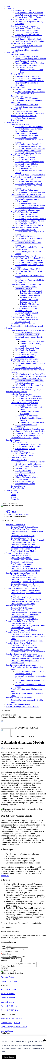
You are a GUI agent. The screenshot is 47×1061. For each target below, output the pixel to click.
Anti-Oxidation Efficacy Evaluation (29, 39)
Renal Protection (17, 120)
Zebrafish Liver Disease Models (23, 241)
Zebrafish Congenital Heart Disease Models (27, 582)
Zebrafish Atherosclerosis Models (28, 181)
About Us (14, 492)
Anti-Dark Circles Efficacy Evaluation (30, 15)
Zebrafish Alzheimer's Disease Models (30, 197)
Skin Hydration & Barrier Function (24, 19)
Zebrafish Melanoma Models (26, 138)
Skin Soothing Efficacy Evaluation (28, 46)
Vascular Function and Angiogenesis (29, 466)
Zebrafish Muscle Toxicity (25, 357)
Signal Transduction (23, 471)
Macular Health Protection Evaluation (29, 113)
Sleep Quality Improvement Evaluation (30, 92)
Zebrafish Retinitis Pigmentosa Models (30, 175)
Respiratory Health (18, 96)
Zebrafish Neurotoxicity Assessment (24, 361)
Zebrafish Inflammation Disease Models (26, 284)
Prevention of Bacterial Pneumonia (28, 100)
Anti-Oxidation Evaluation (25, 61)
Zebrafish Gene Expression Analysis (29, 398)
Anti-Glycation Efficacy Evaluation (28, 35)
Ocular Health (16, 109)
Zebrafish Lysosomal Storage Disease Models (28, 625)
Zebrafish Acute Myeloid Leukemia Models (27, 656)
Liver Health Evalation (24, 67)
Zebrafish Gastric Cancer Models (28, 153)
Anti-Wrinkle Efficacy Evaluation (28, 30)
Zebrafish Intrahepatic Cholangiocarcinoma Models (26, 132)
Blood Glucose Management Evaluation (30, 59)
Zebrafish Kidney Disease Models (24, 256)
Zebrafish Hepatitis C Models (26, 216)
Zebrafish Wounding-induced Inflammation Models (26, 314)
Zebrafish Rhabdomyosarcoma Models (30, 149)
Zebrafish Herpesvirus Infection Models (30, 219)
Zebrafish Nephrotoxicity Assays (27, 348)
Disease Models (12, 122)
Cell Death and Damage (24, 481)
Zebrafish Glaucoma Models (26, 166)
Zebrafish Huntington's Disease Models (30, 205)
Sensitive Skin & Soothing (21, 43)
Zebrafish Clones (17, 451)
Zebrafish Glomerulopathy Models (28, 260)
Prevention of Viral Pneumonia (27, 98)
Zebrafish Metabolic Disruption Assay (29, 385)
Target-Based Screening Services (27, 435)
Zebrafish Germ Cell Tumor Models (29, 127)
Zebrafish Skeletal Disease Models (24, 317)
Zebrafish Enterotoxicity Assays (32, 341)
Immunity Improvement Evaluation (28, 107)
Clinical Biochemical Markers (26, 477)
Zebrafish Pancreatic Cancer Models (29, 144)
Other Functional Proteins (25, 484)
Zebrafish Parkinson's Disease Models (29, 208)
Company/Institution (9, 949)
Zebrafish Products (13, 440)
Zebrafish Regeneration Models (23, 324)
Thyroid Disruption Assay (25, 383)
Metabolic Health (17, 54)
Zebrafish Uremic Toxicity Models (28, 238)
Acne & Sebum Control (20, 48)
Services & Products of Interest (13, 956)
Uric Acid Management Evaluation (28, 56)
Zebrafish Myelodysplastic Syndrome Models (28, 658)
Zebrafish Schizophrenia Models (27, 210)
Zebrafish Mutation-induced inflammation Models (26, 309)
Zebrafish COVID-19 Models (26, 214)
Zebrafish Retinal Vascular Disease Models (27, 568)
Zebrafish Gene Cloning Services (28, 396)
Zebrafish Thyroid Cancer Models (28, 151)
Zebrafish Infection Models (29, 225)
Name (3, 946)
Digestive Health (17, 74)
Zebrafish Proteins (8, 994)
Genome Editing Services (10, 1023)
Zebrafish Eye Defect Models (26, 164)
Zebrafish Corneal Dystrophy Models (29, 162)
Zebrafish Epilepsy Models (25, 203)
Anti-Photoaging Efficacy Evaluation (29, 41)
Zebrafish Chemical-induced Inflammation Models (26, 288)
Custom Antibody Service (25, 449)
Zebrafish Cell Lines (18, 457)
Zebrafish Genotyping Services (27, 400)
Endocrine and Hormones (25, 473)
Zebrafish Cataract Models (25, 159)
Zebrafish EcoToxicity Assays (22, 387)
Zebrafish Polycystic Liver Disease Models (27, 641)
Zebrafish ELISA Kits (19, 460)
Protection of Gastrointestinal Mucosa (29, 81)
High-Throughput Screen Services (14, 1027)
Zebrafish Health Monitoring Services (25, 438)
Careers (13, 495)
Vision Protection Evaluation (26, 111)
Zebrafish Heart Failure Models (27, 190)
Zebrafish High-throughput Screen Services (27, 429)
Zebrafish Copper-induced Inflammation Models (30, 296)
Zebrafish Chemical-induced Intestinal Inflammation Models (32, 292)
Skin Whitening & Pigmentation (23, 10)
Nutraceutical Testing (14, 52)
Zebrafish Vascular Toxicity (25, 354)
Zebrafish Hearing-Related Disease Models (27, 326)
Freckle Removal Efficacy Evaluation (29, 17)
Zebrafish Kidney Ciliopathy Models (29, 262)
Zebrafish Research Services (16, 392)
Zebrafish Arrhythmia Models (26, 179)
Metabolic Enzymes (22, 475)
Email (4, 954)
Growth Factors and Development (28, 464)
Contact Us (15, 499)
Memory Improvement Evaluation (28, 89)
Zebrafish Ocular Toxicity (25, 350)
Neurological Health (18, 87)
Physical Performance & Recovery (24, 116)
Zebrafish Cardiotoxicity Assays (27, 333)
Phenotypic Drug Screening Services (29, 433)
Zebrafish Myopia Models (25, 168)
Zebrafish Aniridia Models (25, 157)
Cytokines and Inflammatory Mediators (30, 462)
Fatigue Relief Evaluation (25, 118)
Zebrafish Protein (17, 488)
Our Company (11, 490)
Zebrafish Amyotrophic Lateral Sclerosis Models (27, 200)
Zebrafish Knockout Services (26, 416)
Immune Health (16, 102)
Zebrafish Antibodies (19, 442)
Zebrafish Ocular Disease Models (23, 155)
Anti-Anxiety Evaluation (24, 94)
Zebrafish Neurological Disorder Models (26, 195)
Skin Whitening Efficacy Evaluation (29, 13)
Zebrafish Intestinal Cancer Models (28, 129)
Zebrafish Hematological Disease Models (26, 269)
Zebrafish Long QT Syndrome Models (30, 192)
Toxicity (9, 328)
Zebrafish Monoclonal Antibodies (28, 444)
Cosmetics (10, 8)
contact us (5, 876)
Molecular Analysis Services (21, 394)
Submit (4, 968)
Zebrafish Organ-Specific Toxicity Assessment (28, 330)
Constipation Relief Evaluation (27, 76)
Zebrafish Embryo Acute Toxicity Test (30, 374)
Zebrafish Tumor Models (20, 124)
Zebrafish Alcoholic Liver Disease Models (27, 634)
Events (13, 497)
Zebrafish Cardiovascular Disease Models (26, 177)
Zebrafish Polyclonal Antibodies (27, 446)
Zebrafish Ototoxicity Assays (26, 352)
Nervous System (21, 468)
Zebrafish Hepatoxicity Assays (27, 335)
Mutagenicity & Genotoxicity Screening (30, 376)
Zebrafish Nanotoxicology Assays (28, 389)
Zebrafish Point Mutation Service (32, 422)
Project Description (8, 966)
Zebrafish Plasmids (18, 486)
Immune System (21, 479)
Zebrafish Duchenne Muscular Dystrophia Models (27, 320)
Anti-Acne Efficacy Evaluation (27, 50)
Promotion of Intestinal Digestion (28, 78)
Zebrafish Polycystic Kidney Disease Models (28, 652)
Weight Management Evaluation (27, 65)
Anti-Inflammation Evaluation (26, 105)
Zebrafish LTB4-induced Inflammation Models (29, 305)
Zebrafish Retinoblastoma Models (28, 146)
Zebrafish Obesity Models (25, 236)
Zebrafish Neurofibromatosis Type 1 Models (27, 540)
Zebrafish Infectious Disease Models (24, 212)
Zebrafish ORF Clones (24, 455)
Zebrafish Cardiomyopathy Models (28, 184)
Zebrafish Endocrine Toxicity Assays (29, 381)
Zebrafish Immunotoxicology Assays (25, 359)
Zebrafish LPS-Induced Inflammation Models (29, 301)
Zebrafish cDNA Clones (24, 453)
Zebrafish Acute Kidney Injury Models (30, 258)
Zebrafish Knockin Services (26, 405)
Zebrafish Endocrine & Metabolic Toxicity (27, 379)
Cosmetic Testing (7, 977)
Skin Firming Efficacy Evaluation (28, 32)
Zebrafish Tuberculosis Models (27, 223)
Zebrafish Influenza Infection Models (29, 221)
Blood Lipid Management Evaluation (29, 63)
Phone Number (7, 951)
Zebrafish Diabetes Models (25, 230)
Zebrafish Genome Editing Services (24, 403)
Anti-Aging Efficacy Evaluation (27, 28)
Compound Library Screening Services (30, 431)
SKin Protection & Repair (20, 37)
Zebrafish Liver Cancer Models (27, 135)
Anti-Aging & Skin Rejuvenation (23, 26)
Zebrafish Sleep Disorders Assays (28, 368)
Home (8, 6)
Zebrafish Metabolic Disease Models (24, 227)
